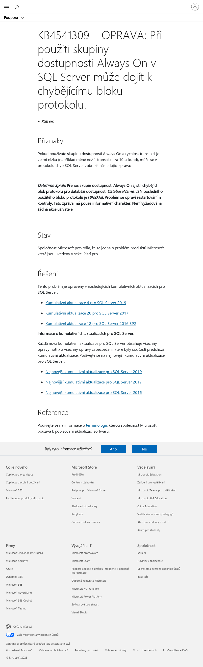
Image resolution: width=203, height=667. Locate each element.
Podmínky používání (86, 650)
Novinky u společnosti (150, 561)
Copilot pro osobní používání (23, 482)
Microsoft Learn (81, 561)
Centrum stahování (83, 482)
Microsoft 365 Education (152, 498)
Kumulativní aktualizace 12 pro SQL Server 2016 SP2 (91, 323)
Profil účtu (78, 474)
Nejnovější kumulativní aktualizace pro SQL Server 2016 (94, 392)
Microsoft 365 (14, 490)
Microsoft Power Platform (87, 596)
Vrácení (76, 498)
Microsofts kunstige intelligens (24, 553)
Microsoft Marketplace (85, 588)
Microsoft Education (149, 474)
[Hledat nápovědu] (17, 6)
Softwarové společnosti (85, 604)
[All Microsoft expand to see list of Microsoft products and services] (6, 7)
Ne (144, 448)
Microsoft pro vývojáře (85, 553)
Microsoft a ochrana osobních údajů (158, 569)
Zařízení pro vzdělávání (151, 482)
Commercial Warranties (86, 522)
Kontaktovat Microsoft (19, 650)
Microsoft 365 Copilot (19, 600)
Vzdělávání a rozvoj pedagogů (155, 514)
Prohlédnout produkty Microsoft (25, 498)
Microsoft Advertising (19, 592)
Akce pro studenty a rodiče (153, 522)
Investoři (142, 576)
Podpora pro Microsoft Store (88, 490)
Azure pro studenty (148, 530)
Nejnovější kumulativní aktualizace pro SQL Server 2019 (94, 371)
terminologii (96, 425)
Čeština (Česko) (22, 626)
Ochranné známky (115, 650)
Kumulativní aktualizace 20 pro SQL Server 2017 (87, 313)
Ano (113, 448)
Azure (9, 569)
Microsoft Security (17, 561)
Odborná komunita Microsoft (89, 580)
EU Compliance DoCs (176, 650)
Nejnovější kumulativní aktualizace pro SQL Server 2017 (94, 381)
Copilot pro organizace (19, 474)
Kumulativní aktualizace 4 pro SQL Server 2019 (86, 302)
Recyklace (77, 514)
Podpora (11, 17)
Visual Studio (79, 612)
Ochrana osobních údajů (53, 650)
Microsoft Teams (16, 608)
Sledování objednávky (84, 506)
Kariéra (141, 553)
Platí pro (47, 121)
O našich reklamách (144, 650)
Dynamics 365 (14, 576)
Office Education (147, 506)
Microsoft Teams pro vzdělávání (156, 490)
